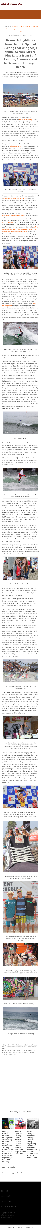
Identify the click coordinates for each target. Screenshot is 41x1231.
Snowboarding (18, 76)
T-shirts (22, 78)
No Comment (31, 78)
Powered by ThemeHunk (25, 1228)
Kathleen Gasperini (16, 35)
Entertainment (28, 72)
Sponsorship (26, 76)
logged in (14, 1173)
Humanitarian (12, 74)
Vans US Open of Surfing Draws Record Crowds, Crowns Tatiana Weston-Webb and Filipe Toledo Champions (20, 1142)
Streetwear (11, 78)
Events (34, 72)
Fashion (5, 74)
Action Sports (9, 72)
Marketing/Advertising (22, 74)
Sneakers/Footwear (8, 76)
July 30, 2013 (28, 35)
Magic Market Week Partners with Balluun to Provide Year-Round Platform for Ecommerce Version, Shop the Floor (19, 1046)
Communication (18, 72)
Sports (32, 76)
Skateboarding (34, 74)
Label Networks (12, 1228)
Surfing (17, 78)
